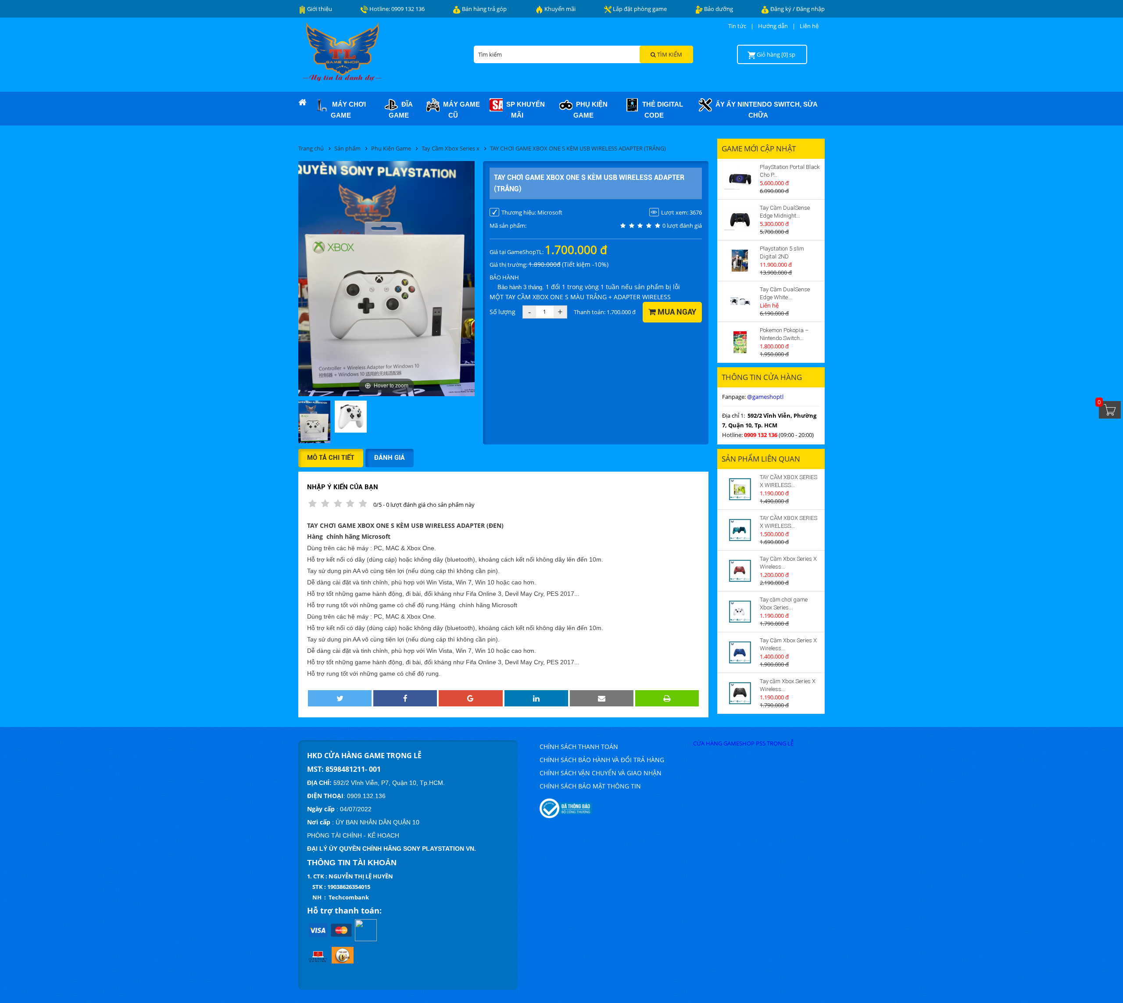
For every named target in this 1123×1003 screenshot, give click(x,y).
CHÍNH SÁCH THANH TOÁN (579, 746)
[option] (314, 422)
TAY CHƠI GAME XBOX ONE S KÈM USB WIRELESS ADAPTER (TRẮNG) (578, 148)
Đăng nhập (810, 9)
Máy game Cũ (460, 109)
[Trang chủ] (302, 103)
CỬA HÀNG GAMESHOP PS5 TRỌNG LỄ (743, 743)
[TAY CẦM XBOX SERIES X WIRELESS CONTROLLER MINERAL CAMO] (740, 530)
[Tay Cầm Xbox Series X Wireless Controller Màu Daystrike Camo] (740, 571)
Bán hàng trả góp (484, 9)
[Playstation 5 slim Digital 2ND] (740, 261)
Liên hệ (809, 26)
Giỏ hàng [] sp (776, 54)
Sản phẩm (347, 148)
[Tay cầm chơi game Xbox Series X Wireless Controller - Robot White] (740, 612)
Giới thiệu (319, 9)
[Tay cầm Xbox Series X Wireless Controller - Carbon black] (740, 693)
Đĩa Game (401, 109)
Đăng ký (781, 9)
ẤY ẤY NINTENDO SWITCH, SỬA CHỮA (765, 109)
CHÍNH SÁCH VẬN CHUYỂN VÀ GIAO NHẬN (601, 773)
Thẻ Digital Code (661, 109)
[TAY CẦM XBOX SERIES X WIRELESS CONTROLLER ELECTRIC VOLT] (740, 489)
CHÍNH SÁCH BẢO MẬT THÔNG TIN (590, 786)
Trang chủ (311, 148)
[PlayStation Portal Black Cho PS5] (740, 179)
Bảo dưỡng (718, 9)
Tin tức (737, 26)
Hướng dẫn (773, 26)
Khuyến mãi (559, 9)
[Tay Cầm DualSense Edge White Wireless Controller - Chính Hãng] (740, 301)
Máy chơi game (347, 109)
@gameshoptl (765, 397)
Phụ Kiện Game (590, 109)
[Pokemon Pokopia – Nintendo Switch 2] (740, 342)
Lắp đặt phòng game (639, 9)
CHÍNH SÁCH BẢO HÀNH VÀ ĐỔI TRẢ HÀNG (602, 760)
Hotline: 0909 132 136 (396, 9)
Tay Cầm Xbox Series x (450, 148)
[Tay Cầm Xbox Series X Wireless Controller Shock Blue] (740, 652)
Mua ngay (676, 311)
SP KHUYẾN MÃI (524, 109)
